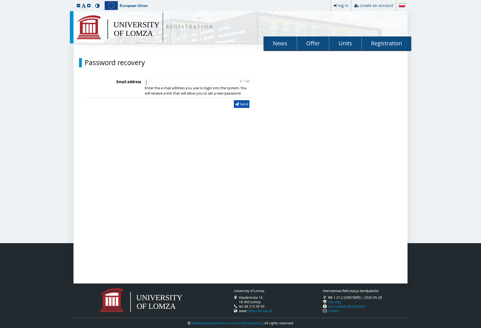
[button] (78, 5)
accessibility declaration (346, 306)
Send (243, 104)
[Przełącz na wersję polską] (402, 6)
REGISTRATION (190, 27)
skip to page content (1, 1)
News (280, 43)
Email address (128, 81)
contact (333, 311)
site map (334, 302)
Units (345, 43)
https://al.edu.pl (260, 311)
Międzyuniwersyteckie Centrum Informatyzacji (227, 323)
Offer (313, 43)
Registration (386, 43)
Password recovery (115, 62)
